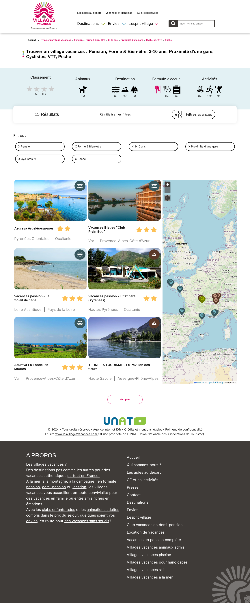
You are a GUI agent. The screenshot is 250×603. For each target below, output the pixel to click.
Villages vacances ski (145, 570)
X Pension (24, 146)
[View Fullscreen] (167, 198)
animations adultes (103, 509)
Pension (78, 40)
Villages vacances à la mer (150, 577)
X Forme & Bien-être (88, 146)
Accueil (32, 40)
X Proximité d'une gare (203, 146)
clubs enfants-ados (58, 509)
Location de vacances (146, 532)
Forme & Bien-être (95, 40)
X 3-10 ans (139, 146)
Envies (113, 23)
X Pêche (80, 159)
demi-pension (54, 487)
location (79, 487)
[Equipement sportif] (209, 90)
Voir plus (125, 399)
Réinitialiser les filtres (115, 114)
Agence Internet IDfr (107, 429)
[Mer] (116, 90)
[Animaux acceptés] (83, 90)
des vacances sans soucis (86, 521)
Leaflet (200, 382)
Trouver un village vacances (56, 40)
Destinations (88, 23)
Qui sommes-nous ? (144, 465)
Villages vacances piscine (149, 555)
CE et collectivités (147, 12)
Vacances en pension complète (154, 540)
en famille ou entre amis (71, 498)
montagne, (59, 481)
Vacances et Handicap (119, 12)
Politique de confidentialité (183, 429)
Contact (134, 495)
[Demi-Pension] (167, 90)
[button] (201, 316)
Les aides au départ (89, 12)
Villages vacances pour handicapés (157, 562)
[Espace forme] (219, 90)
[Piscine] (200, 90)
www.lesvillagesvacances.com (76, 434)
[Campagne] (134, 90)
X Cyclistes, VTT (29, 159)
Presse (133, 487)
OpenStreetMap (215, 382)
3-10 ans (113, 40)
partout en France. (83, 475)
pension (33, 487)
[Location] (176, 90)
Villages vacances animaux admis (155, 547)
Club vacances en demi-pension (155, 525)
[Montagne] (125, 90)
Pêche (168, 40)
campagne (85, 481)
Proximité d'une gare (132, 40)
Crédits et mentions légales (143, 429)
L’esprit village (141, 23)
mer (37, 481)
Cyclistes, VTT (154, 40)
